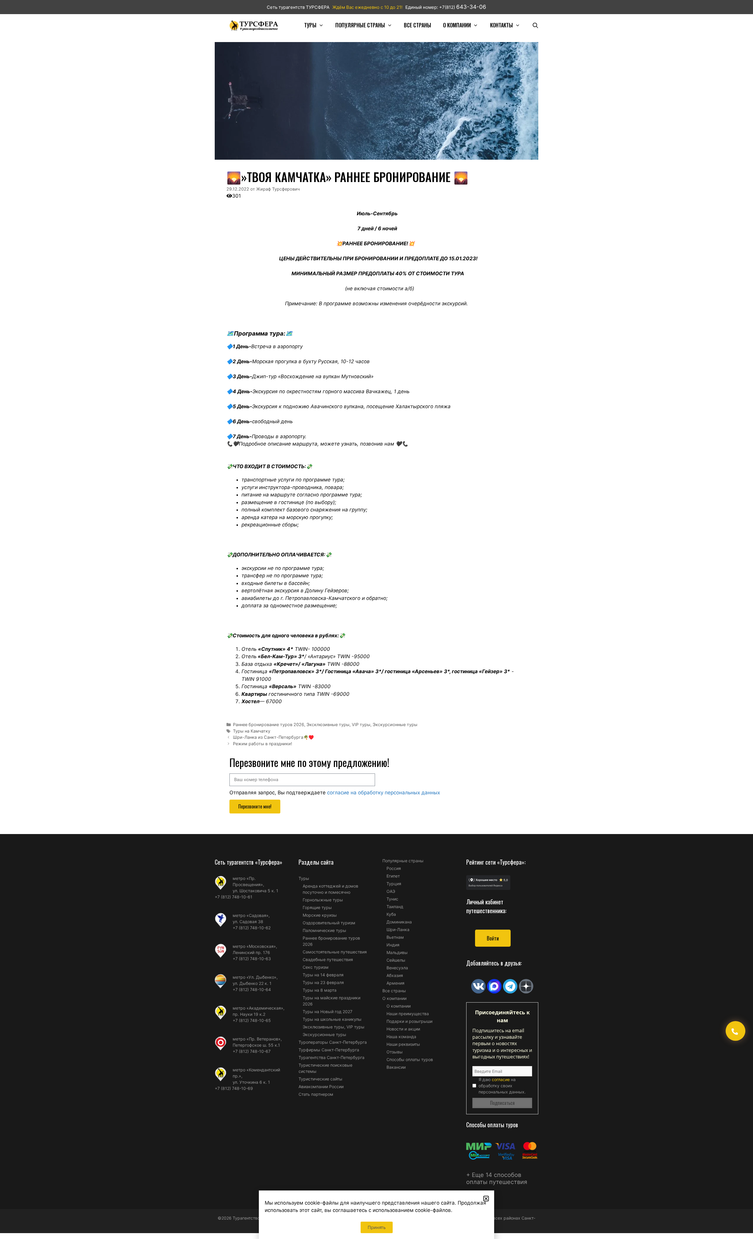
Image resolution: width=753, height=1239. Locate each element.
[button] (486, 1198)
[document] (376, 619)
